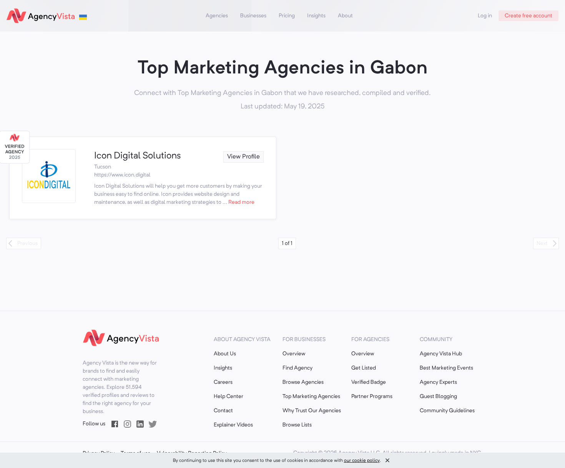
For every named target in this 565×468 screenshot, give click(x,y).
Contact (223, 410)
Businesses (253, 15)
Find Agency (297, 368)
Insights (316, 15)
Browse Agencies (303, 382)
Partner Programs (371, 396)
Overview (293, 353)
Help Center (228, 396)
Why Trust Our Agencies (311, 410)
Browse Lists (297, 425)
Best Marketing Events (446, 368)
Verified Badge (368, 382)
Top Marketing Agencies (311, 396)
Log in (485, 15)
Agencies (217, 15)
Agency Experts (438, 382)
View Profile (243, 157)
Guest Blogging (438, 396)
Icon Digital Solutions (137, 156)
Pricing (287, 15)
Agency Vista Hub (441, 353)
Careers (223, 382)
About (345, 15)
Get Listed (363, 368)
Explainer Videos (233, 425)
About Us (225, 353)
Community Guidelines (447, 410)
